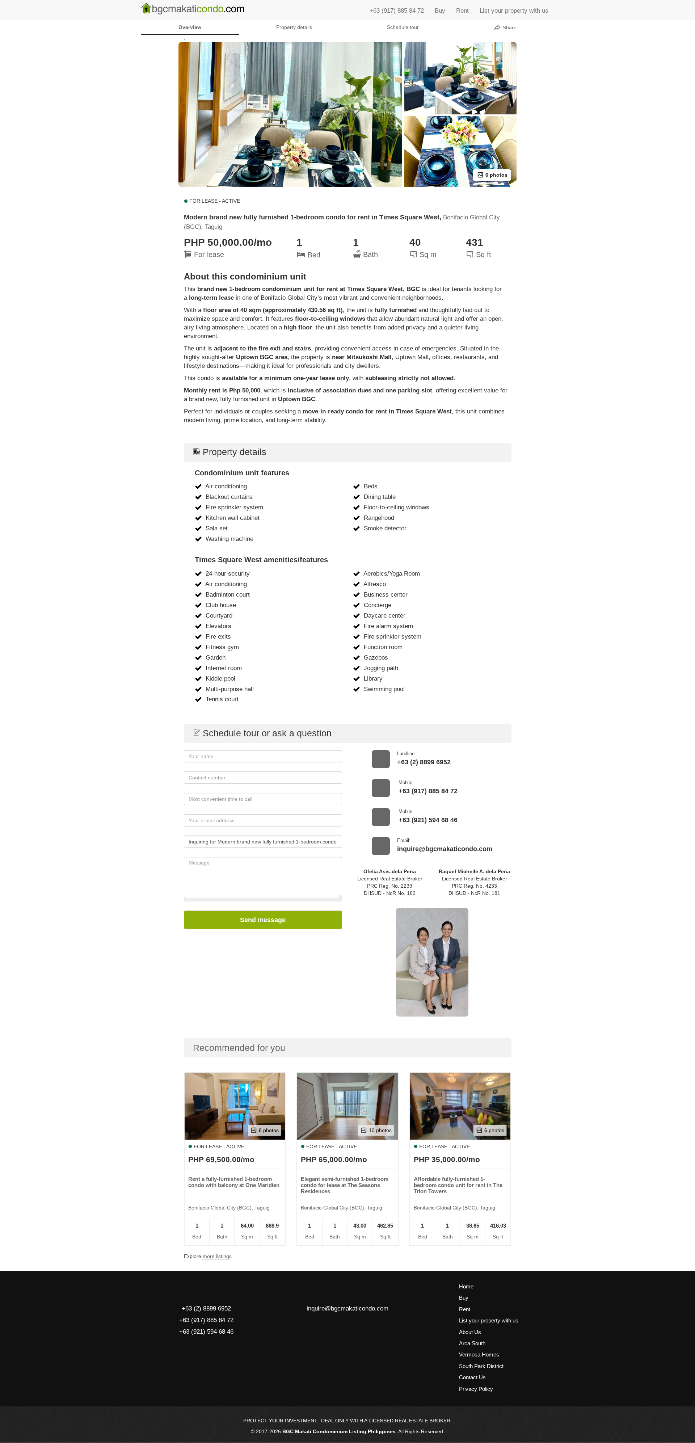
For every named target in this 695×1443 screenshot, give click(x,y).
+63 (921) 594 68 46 (428, 820)
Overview (189, 27)
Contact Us (472, 1377)
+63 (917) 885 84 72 (397, 10)
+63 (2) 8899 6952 (424, 762)
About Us (470, 1332)
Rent (462, 10)
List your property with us (514, 10)
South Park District (481, 1366)
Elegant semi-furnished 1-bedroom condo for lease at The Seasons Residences (344, 1185)
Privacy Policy (476, 1389)
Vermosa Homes (479, 1354)
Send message (263, 920)
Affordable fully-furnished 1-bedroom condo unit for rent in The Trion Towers (458, 1185)
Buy (440, 10)
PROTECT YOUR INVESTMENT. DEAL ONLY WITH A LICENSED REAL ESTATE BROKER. (347, 1420)
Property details (294, 27)
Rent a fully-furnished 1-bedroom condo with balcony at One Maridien (233, 1182)
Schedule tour (403, 27)
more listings (217, 1256)
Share (509, 27)
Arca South (472, 1343)
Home (466, 1286)
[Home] (192, 8)
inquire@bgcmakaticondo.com (444, 849)
